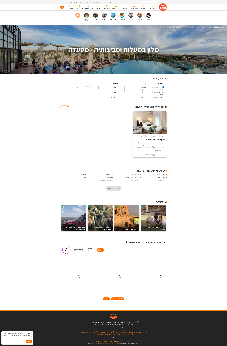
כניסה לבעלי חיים (111, 95)
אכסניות (84, 177)
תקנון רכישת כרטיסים (120, 341)
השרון (161, 97)
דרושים (126, 322)
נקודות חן (115, 325)
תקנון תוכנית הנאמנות (109, 341)
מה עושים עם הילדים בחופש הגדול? (156, 228)
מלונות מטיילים (140, 95)
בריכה (114, 87)
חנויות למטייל (117, 322)
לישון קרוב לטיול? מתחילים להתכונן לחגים (102, 228)
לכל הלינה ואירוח (113, 188)
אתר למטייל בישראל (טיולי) (109, 343)
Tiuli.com (137, 343)
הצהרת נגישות (99, 341)
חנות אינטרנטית (105, 322)
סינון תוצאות (159, 103)
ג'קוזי (115, 90)
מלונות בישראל (161, 175)
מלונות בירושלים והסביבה (132, 177)
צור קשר (134, 322)
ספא (115, 92)
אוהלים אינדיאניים (108, 177)
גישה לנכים (113, 97)
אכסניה (143, 97)
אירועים (108, 325)
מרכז (161, 90)
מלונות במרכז (83, 175)
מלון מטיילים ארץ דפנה (155, 139)
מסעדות (102, 325)
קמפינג (96, 325)
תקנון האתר (129, 341)
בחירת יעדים (155, 87)
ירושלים (161, 92)
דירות (143, 92)
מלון (143, 87)
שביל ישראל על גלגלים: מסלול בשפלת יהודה (75, 228)
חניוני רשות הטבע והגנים (106, 180)
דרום (161, 95)
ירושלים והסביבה (112, 327)
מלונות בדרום (161, 177)
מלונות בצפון (109, 175)
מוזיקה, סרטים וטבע (131, 229)
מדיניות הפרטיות (24, 337)
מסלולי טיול (122, 325)
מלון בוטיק (142, 90)
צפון (162, 87)
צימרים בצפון (161, 180)
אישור (28, 342)
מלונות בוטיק (135, 175)
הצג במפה (65, 103)
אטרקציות (130, 325)
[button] (71, 14)
